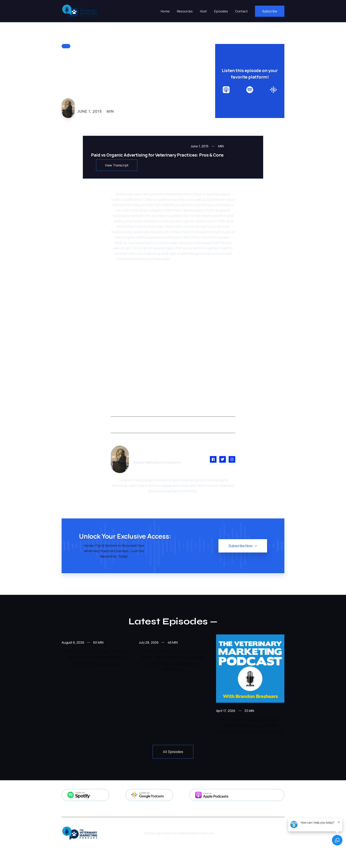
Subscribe (269, 11)
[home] (80, 11)
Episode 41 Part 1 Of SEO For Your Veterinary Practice (160, 264)
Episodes (221, 11)
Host (203, 11)
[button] (184, 11)
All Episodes (173, 751)
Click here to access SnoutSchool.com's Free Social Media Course (175, 385)
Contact (241, 11)
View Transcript (116, 165)
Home (165, 11)
